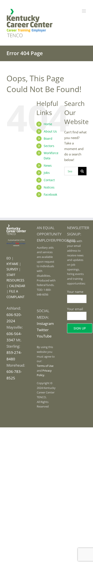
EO (8, 258)
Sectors (49, 146)
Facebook (50, 194)
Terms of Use (45, 366)
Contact (49, 180)
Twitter (43, 329)
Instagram (45, 323)
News (48, 165)
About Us (50, 131)
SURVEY (12, 269)
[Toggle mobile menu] (84, 11)
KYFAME (12, 264)
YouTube (44, 336)
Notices (49, 187)
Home (48, 124)
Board (48, 138)
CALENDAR (17, 286)
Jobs (47, 173)
